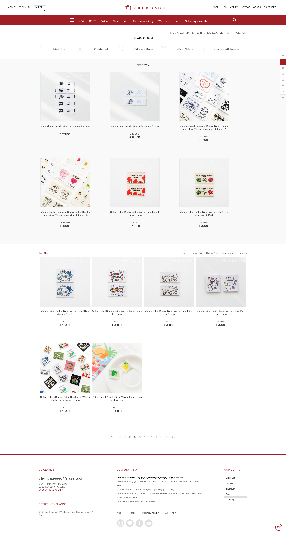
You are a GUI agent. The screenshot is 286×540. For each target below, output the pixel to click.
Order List (230, 478)
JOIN (224, 7)
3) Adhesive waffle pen (143, 49)
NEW (81, 21)
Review (229, 483)
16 (145, 437)
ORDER (257, 7)
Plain (115, 21)
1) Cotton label (240, 33)
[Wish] (283, 84)
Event (228, 494)
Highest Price (212, 253)
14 (135, 437)
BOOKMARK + (25, 7)
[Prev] (112, 437)
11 (120, 437)
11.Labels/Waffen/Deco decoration (215, 33)
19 (161, 437)
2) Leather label (101, 49)
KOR (40, 7)
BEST (92, 21)
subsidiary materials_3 (187, 33)
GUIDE (133, 513)
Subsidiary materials (196, 21)
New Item (243, 253)
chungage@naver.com (163, 490)
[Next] (173, 437)
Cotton (104, 21)
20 (166, 437)
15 (140, 437)
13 (130, 437)
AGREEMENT (171, 513)
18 (156, 437)
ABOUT (12, 7)
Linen (125, 21)
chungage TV (232, 500)
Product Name (228, 253)
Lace (177, 21)
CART (233, 7)
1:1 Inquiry (230, 489)
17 (150, 437)
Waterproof (164, 21)
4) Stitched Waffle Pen (184, 49)
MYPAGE (245, 7)
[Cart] (283, 72)
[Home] (283, 66)
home (172, 33)
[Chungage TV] (283, 90)
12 (125, 437)
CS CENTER (270, 7)
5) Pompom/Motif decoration (226, 49)
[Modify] (283, 78)
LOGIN (216, 7)
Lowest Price (196, 253)
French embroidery (143, 21)
